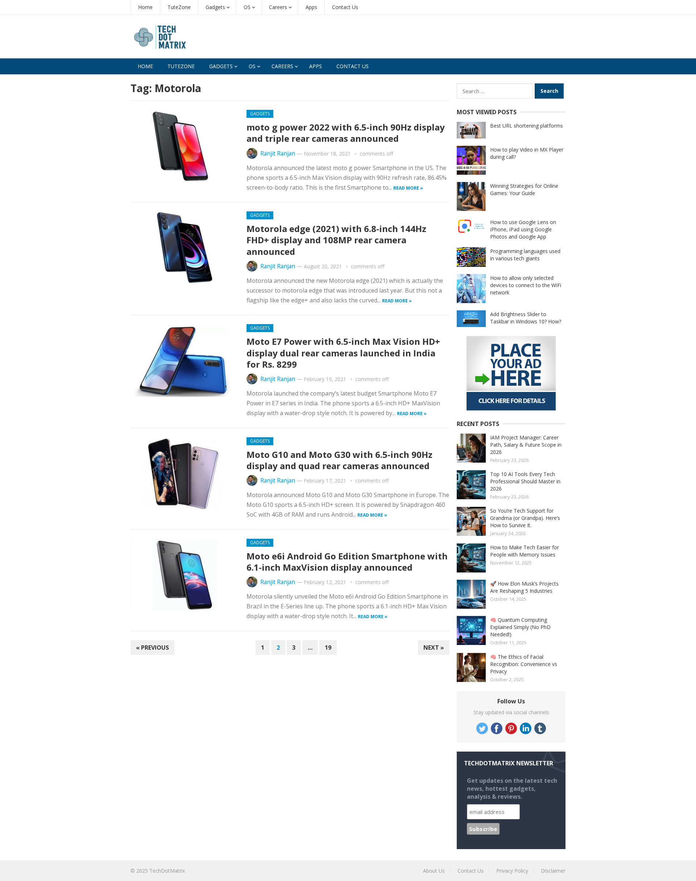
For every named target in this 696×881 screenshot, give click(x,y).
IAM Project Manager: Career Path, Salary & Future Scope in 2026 (526, 444)
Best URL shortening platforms (526, 125)
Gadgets (215, 7)
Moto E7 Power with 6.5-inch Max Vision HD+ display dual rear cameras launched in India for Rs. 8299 (343, 352)
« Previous (152, 648)
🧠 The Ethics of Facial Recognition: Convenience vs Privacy (523, 664)
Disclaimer (553, 870)
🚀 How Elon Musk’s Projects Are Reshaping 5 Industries (524, 587)
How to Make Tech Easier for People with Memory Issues (524, 551)
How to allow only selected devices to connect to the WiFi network (525, 285)
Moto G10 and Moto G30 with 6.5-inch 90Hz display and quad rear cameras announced (339, 460)
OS (247, 7)
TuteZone (179, 7)
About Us (434, 870)
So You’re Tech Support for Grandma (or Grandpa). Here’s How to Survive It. (525, 518)
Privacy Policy (512, 870)
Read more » (408, 188)
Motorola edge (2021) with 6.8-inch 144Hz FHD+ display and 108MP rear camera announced (336, 240)
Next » (433, 648)
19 (328, 648)
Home (145, 7)
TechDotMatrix (167, 870)
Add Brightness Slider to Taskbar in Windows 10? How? (525, 318)
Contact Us (345, 7)
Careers (278, 7)
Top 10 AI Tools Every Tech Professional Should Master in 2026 (525, 481)
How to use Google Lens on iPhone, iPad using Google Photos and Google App (523, 229)
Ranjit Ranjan (277, 153)
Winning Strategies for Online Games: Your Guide (524, 189)
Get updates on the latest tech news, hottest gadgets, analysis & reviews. (512, 789)
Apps (311, 7)
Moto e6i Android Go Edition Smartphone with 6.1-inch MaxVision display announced (347, 561)
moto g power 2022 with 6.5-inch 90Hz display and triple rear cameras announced (345, 132)
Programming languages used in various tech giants (525, 255)
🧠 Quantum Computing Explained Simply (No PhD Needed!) (520, 627)
